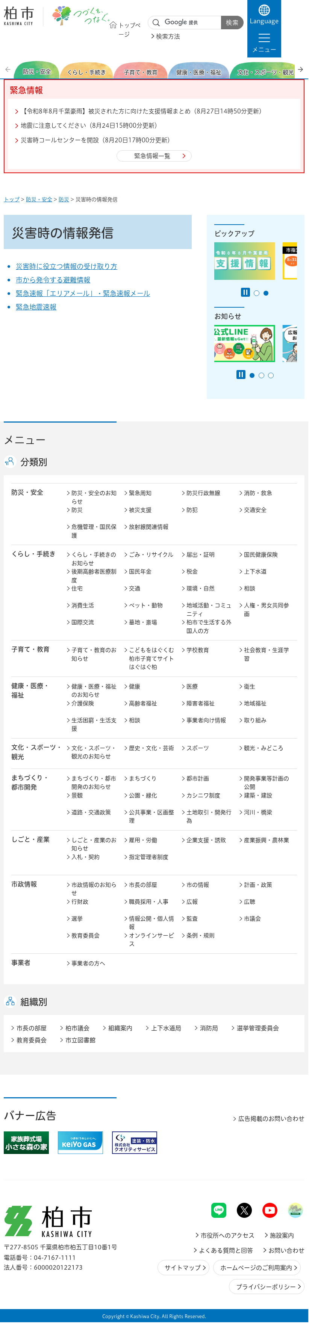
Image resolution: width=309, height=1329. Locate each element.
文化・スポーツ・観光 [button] (36, 752)
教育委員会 (85, 935)
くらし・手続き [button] (33, 554)
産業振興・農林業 (266, 840)
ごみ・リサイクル (151, 554)
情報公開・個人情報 (151, 923)
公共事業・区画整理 (151, 816)
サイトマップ (183, 1268)
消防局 (209, 1028)
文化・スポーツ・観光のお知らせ (94, 752)
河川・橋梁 (258, 812)
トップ (12, 199)
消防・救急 (258, 493)
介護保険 (82, 703)
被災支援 (140, 510)
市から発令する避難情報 (53, 279)
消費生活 (82, 605)
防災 (64, 199)
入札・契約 (85, 857)
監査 (192, 918)
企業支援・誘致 (206, 840)
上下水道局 (166, 1028)
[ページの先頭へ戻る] (287, 1183)
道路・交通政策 (91, 812)
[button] (264, 43)
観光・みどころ (263, 748)
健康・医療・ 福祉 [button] (30, 690)
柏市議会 (77, 1028)
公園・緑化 (143, 795)
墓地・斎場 (143, 622)
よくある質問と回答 (226, 1250)
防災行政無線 (203, 493)
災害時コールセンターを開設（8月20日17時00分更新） (97, 140)
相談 (249, 588)
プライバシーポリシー (266, 1287)
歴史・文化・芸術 (151, 748)
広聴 (249, 902)
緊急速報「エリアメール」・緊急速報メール (83, 293)
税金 (192, 571)
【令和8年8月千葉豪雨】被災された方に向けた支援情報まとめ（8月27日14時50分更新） (143, 111)
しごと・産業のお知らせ (94, 844)
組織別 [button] (33, 1001)
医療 (192, 686)
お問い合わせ (286, 1250)
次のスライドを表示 (300, 70)
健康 (134, 686)
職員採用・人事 (148, 902)
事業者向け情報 (206, 720)
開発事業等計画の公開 (266, 783)
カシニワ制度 (203, 795)
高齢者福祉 (143, 703)
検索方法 (168, 36)
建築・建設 (258, 795)
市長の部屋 (143, 885)
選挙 (77, 918)
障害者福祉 (200, 703)
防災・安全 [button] (27, 492)
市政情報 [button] (24, 884)
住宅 (77, 588)
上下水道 (255, 571)
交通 (134, 588)
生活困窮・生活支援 (94, 724)
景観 (77, 795)
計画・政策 (258, 885)
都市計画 (197, 778)
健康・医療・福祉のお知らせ (94, 691)
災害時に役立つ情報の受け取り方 (66, 266)
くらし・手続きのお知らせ (93, 559)
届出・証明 (200, 554)
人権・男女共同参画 (266, 610)
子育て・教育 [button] (30, 649)
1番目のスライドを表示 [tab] (256, 293)
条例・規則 (200, 935)
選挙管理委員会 (258, 1028)
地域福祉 (255, 703)
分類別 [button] (33, 462)
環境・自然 (200, 588)
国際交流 (82, 622)
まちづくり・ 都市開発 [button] (30, 782)
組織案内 (120, 1028)
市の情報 (197, 885)
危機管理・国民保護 (94, 531)
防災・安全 (39, 199)
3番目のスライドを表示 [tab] (271, 375)
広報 (192, 902)
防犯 (192, 510)
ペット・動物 (146, 605)
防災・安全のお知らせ (94, 497)
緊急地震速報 (36, 307)
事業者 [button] (20, 962)
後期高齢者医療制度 (94, 576)
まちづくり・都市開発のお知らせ (93, 783)
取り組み (255, 720)
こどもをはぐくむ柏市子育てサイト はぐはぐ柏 (153, 658)
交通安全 (255, 510)
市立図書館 (80, 1040)
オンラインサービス (151, 940)
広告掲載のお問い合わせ (271, 1119)
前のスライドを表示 (9, 70)
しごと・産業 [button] (30, 839)
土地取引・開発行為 (209, 816)
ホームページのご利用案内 (256, 1268)
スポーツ (197, 748)
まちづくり (143, 778)
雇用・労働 (143, 840)
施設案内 (282, 1235)
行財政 (79, 902)
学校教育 (197, 650)
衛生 (249, 686)
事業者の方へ (88, 963)
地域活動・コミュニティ (209, 610)
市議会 (252, 918)
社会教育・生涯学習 (266, 654)
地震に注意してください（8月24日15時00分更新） (91, 125)
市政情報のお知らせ (94, 889)
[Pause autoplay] (245, 292)
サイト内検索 (156, 23)
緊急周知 (140, 493)
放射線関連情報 (148, 527)
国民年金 (140, 571)
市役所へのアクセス (227, 1235)
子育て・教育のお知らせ (94, 654)
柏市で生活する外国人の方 (209, 626)
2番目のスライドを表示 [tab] (266, 293)
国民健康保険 (261, 554)
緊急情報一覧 (152, 156)
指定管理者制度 (148, 857)
